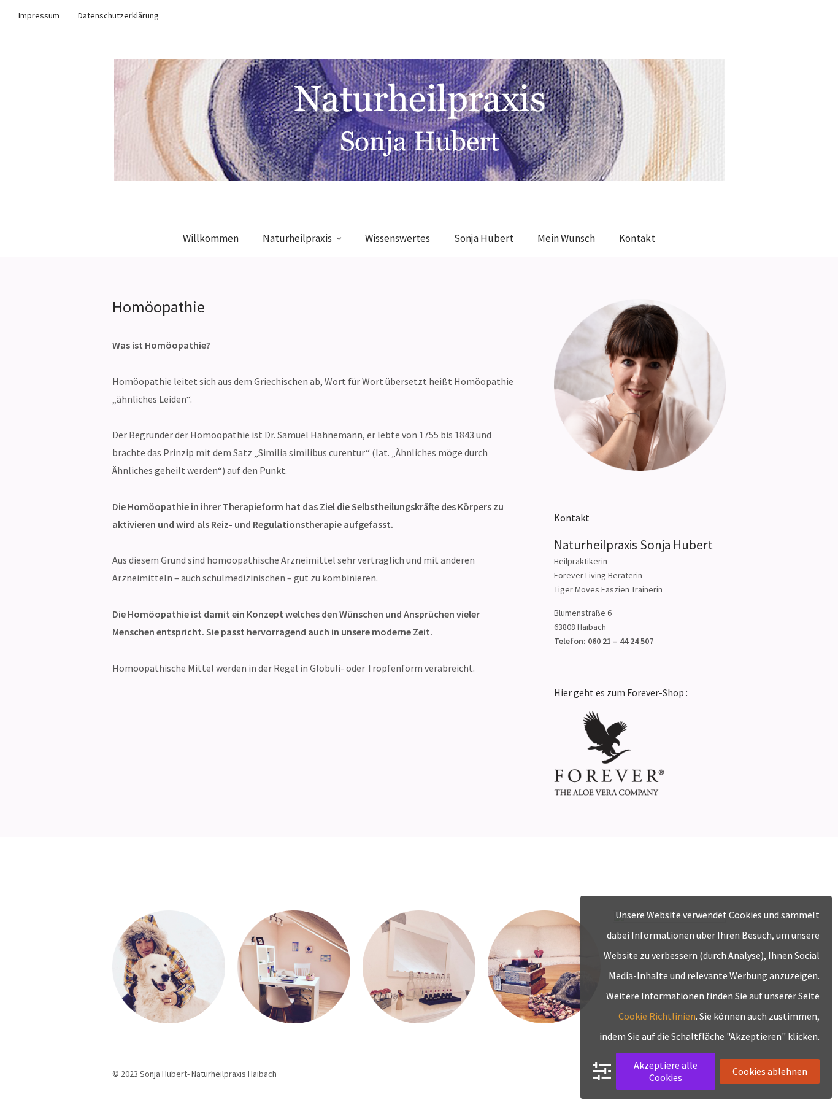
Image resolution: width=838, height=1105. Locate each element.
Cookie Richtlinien (657, 1016)
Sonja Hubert (483, 238)
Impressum (39, 15)
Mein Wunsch (566, 238)
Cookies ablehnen (769, 1071)
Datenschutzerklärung (118, 15)
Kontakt (637, 238)
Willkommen (211, 238)
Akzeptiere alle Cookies (666, 1071)
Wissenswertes (397, 238)
